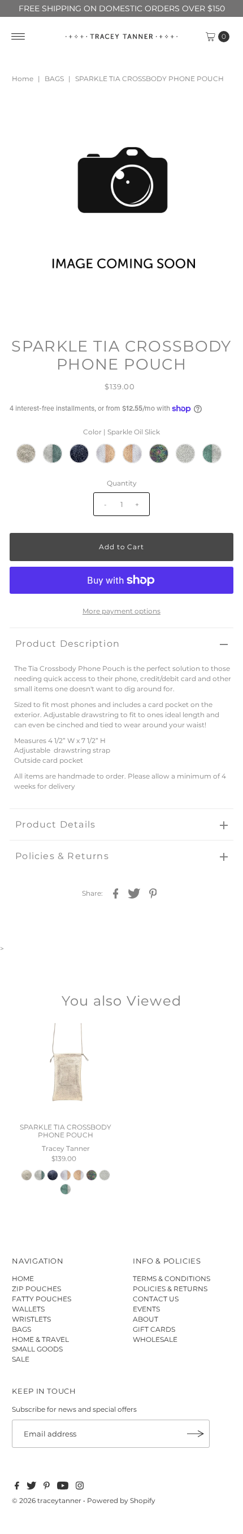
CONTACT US (156, 1299)
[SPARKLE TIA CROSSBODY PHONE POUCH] (65, 1070)
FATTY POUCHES (41, 1299)
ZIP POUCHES (36, 1288)
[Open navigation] (18, 37)
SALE (20, 1359)
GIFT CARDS (154, 1329)
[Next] (55, 115)
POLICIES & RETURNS (170, 1288)
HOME (23, 1278)
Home (22, 78)
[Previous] (27, 115)
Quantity (122, 483)
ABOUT (145, 1319)
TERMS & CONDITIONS (171, 1278)
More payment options (121, 611)
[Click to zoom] (215, 115)
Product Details (55, 824)
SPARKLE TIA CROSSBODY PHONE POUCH (65, 1131)
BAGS (54, 78)
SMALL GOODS (37, 1349)
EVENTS (146, 1309)
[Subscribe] (195, 1434)
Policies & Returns (62, 856)
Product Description (67, 643)
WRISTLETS (31, 1319)
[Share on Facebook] (115, 892)
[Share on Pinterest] (153, 892)
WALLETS (28, 1309)
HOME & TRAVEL (40, 1339)
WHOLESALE (155, 1339)
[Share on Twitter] (134, 892)
